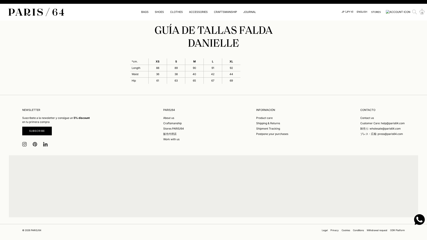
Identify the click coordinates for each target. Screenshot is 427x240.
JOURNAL (249, 12)
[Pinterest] (35, 144)
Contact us (367, 118)
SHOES (159, 12)
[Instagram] (24, 144)
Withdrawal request (377, 230)
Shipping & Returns (268, 123)
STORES (376, 12)
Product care (264, 118)
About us (168, 118)
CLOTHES (176, 12)
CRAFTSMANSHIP (225, 12)
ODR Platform (397, 230)
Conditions (358, 230)
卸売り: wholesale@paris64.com (380, 128)
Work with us (171, 139)
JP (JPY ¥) (347, 11)
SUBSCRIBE (37, 130)
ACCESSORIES (198, 12)
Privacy (334, 230)
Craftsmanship (172, 123)
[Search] (414, 12)
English (362, 11)
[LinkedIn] (45, 144)
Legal (325, 230)
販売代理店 (170, 134)
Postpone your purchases (272, 134)
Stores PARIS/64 (173, 128)
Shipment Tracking (268, 128)
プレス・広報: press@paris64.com (381, 134)
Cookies (346, 230)
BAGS (145, 12)
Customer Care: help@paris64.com (382, 123)
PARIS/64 (36, 230)
